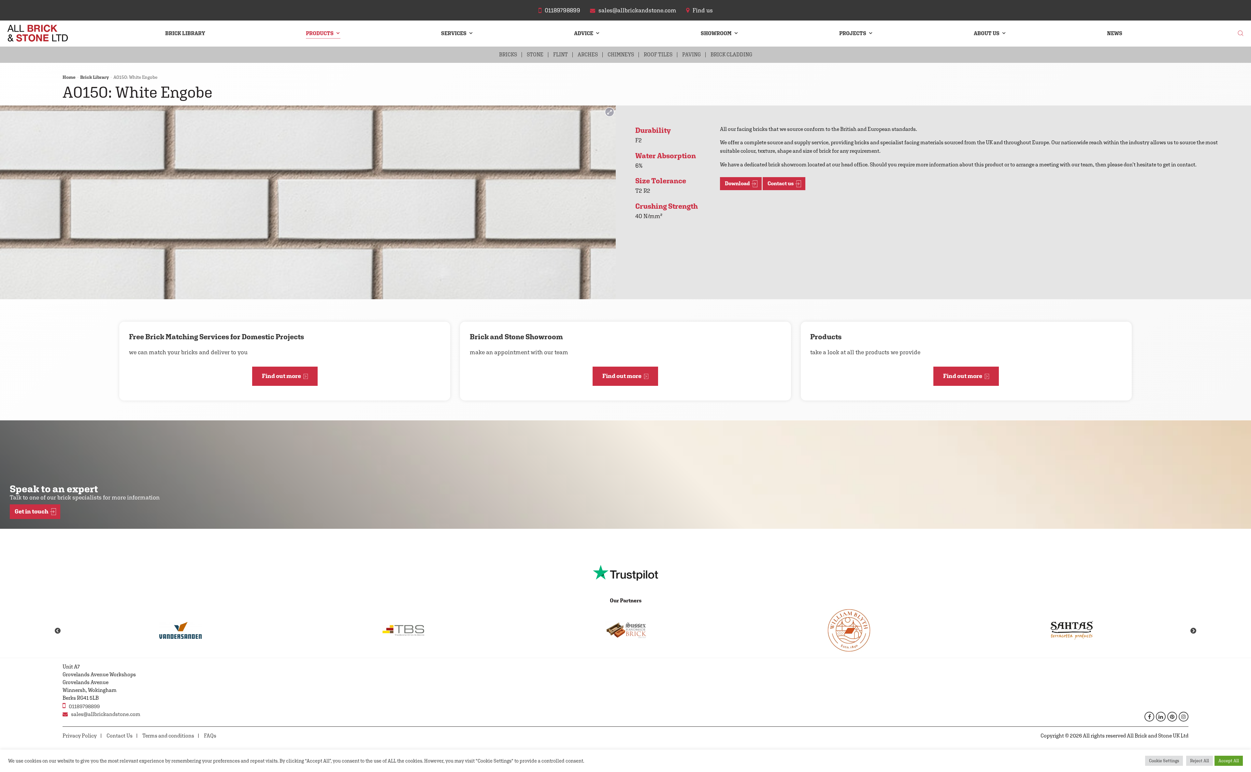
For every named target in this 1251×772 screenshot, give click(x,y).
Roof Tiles (658, 54)
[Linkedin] (1161, 717)
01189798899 (84, 706)
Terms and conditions (168, 736)
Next (1193, 631)
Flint (560, 54)
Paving (691, 54)
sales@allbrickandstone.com (105, 714)
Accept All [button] (1228, 760)
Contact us (781, 183)
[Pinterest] (1172, 717)
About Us (986, 33)
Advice (583, 33)
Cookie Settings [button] (1164, 760)
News (1114, 33)
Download (737, 183)
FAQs (210, 736)
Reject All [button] (1199, 760)
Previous (57, 631)
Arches (588, 54)
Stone (535, 54)
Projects (852, 33)
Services (454, 33)
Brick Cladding (731, 54)
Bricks (508, 54)
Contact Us (120, 736)
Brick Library (185, 33)
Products (320, 33)
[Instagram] (1183, 717)
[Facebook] (1149, 717)
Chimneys (621, 54)
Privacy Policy (80, 736)
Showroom (716, 33)
